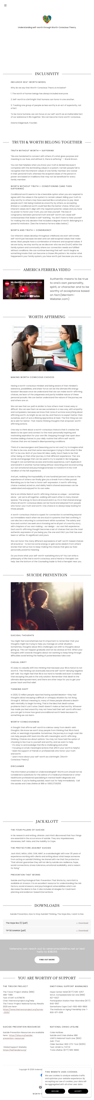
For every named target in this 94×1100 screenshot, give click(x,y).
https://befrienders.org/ (14, 1050)
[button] (5, 5)
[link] (47, 19)
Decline (55, 1091)
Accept (78, 1091)
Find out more (47, 959)
